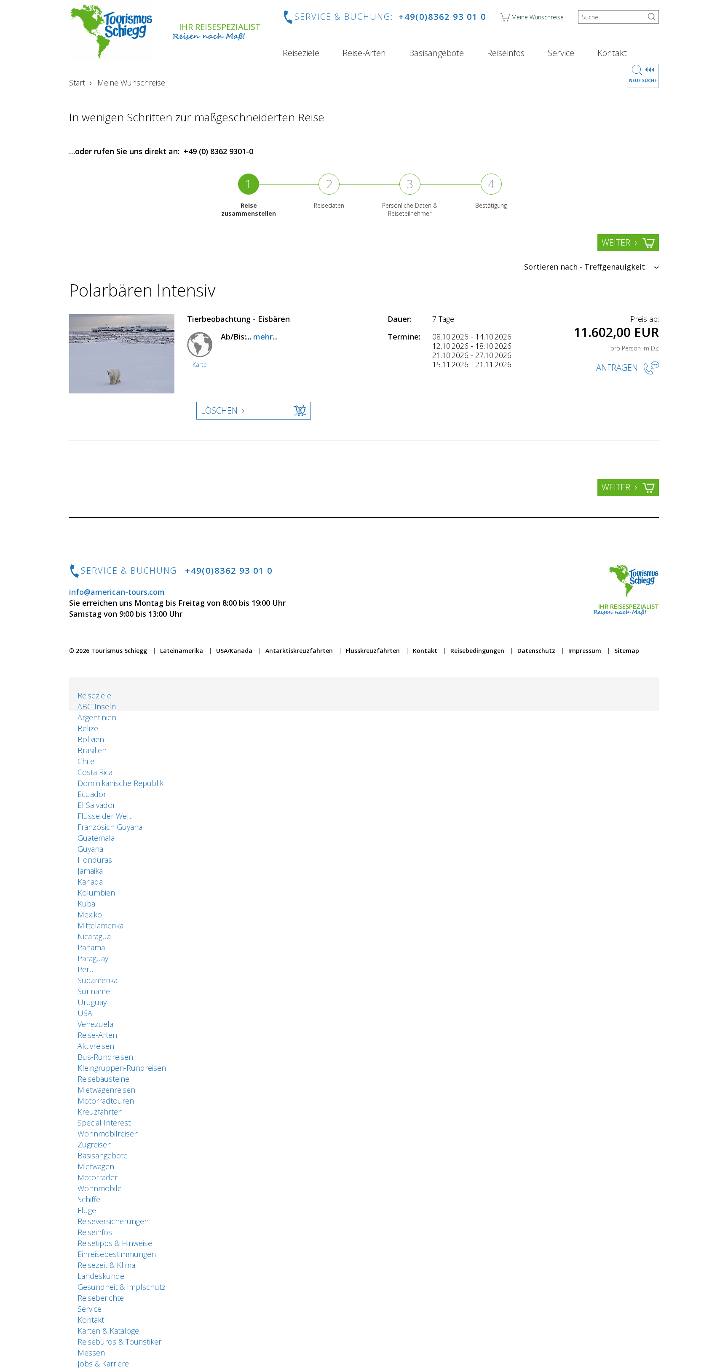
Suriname (94, 991)
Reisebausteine (103, 1079)
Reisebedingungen (477, 651)
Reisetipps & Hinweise (115, 1243)
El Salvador (96, 805)
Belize (88, 728)
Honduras (95, 860)
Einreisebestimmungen (117, 1254)
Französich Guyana (110, 827)
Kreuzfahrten (100, 1112)
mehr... (265, 337)
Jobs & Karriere (103, 1363)
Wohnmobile (100, 1188)
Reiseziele (301, 53)
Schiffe (89, 1199)
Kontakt (612, 53)
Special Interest (104, 1123)
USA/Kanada (234, 651)
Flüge (87, 1210)
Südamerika (98, 980)
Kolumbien (96, 893)
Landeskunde (101, 1276)
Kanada (90, 882)
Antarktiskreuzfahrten (299, 651)
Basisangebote (436, 53)
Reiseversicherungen (113, 1221)
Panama (91, 947)
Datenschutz (536, 651)
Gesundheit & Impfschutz (122, 1287)
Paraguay (93, 958)
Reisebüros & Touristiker (119, 1342)
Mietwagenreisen (106, 1090)
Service (561, 53)
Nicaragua (94, 936)
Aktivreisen (96, 1046)
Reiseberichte (101, 1298)
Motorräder (98, 1177)
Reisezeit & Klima (106, 1265)
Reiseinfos (506, 53)
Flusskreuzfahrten (373, 651)
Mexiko (90, 914)
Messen (91, 1353)
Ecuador (92, 794)
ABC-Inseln (97, 706)
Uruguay (92, 1002)
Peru (86, 969)
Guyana (90, 849)
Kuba (86, 903)
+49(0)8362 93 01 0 (442, 16)
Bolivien (91, 739)
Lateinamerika (181, 651)
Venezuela (95, 1024)
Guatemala (96, 838)
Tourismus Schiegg (119, 651)
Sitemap (626, 651)
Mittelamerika (100, 925)
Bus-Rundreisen (105, 1057)
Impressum (584, 651)
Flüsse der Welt (104, 816)
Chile (86, 761)
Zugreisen (95, 1144)
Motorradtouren (106, 1101)
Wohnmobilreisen (108, 1133)
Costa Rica (95, 772)
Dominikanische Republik (120, 783)
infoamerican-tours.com (117, 592)
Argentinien (97, 717)
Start (77, 83)
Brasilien (92, 750)
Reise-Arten (364, 53)
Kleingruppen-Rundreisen (122, 1068)
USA (85, 1013)
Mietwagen (96, 1166)
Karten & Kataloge (108, 1331)
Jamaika (90, 871)
